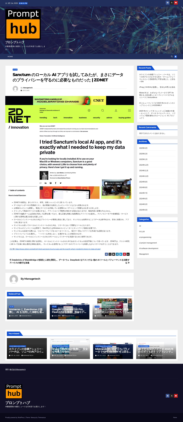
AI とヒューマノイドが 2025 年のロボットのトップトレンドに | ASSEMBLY (156, 351)
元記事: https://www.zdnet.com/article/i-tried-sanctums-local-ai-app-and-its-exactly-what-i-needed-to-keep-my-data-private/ (55, 249)
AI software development (148, 248)
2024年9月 (143, 182)
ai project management (148, 243)
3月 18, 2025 (15, 355)
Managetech (28, 88)
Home (10, 57)
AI (140, 226)
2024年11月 (143, 170)
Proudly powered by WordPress (15, 417)
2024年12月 (144, 165)
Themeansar (42, 417)
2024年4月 (143, 210)
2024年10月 (144, 176)
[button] (172, 56)
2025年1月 (143, 159)
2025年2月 (143, 154)
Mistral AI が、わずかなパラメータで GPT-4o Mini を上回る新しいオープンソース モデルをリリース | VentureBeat (156, 95)
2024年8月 (143, 187)
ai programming (145, 237)
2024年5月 (143, 204)
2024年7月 (143, 193)
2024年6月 (143, 199)
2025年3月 (143, 148)
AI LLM (15, 69)
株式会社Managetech (18, 369)
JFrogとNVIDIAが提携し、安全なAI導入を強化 (157, 87)
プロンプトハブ (14, 42)
